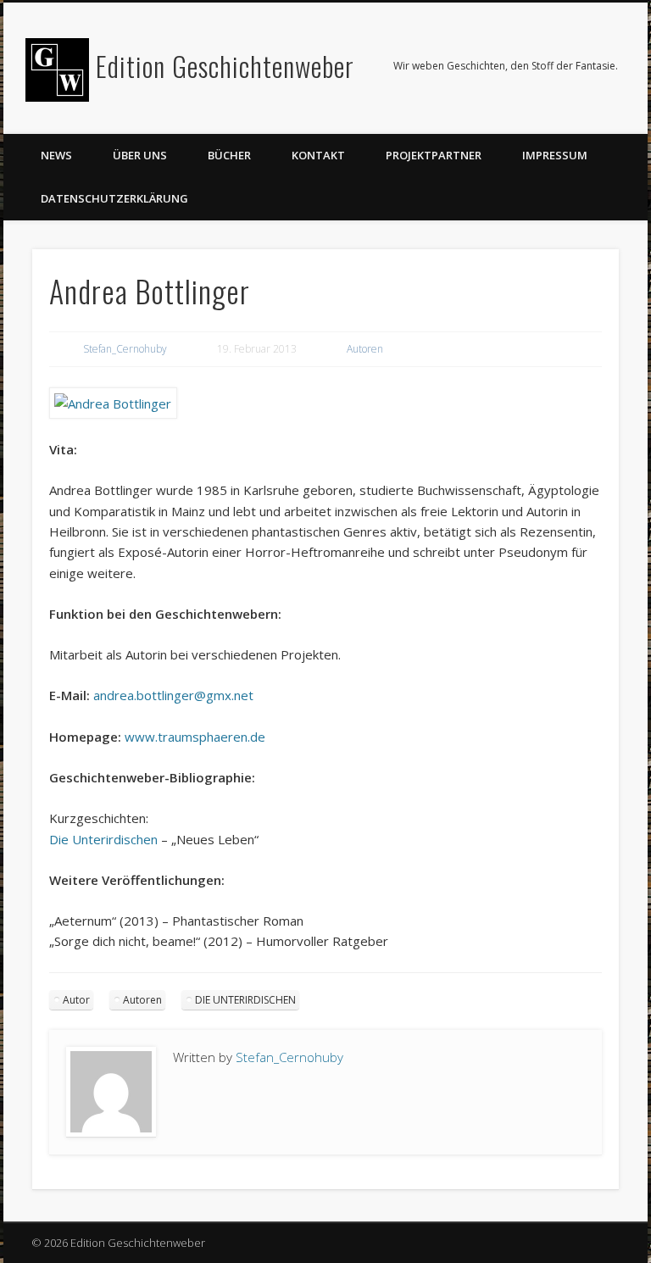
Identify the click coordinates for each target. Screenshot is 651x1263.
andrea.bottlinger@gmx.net (173, 695)
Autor (76, 1000)
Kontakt (318, 155)
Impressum (554, 155)
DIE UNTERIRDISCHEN (245, 1000)
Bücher (229, 155)
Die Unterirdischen (103, 839)
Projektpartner (433, 155)
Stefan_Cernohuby (125, 349)
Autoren (365, 349)
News (56, 155)
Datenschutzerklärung (114, 198)
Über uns (140, 155)
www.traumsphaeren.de (195, 736)
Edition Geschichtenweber (225, 66)
